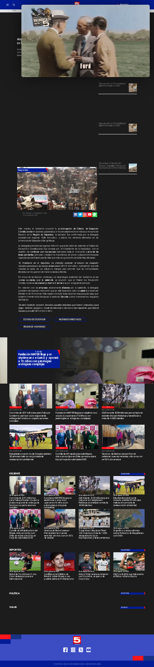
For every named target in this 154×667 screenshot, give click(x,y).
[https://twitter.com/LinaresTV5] (81, 657)
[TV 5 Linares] (13, 7)
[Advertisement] (81, 112)
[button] (34, 320)
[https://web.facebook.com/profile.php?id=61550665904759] (65, 657)
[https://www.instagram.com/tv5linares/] (84, 214)
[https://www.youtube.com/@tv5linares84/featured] (89, 214)
